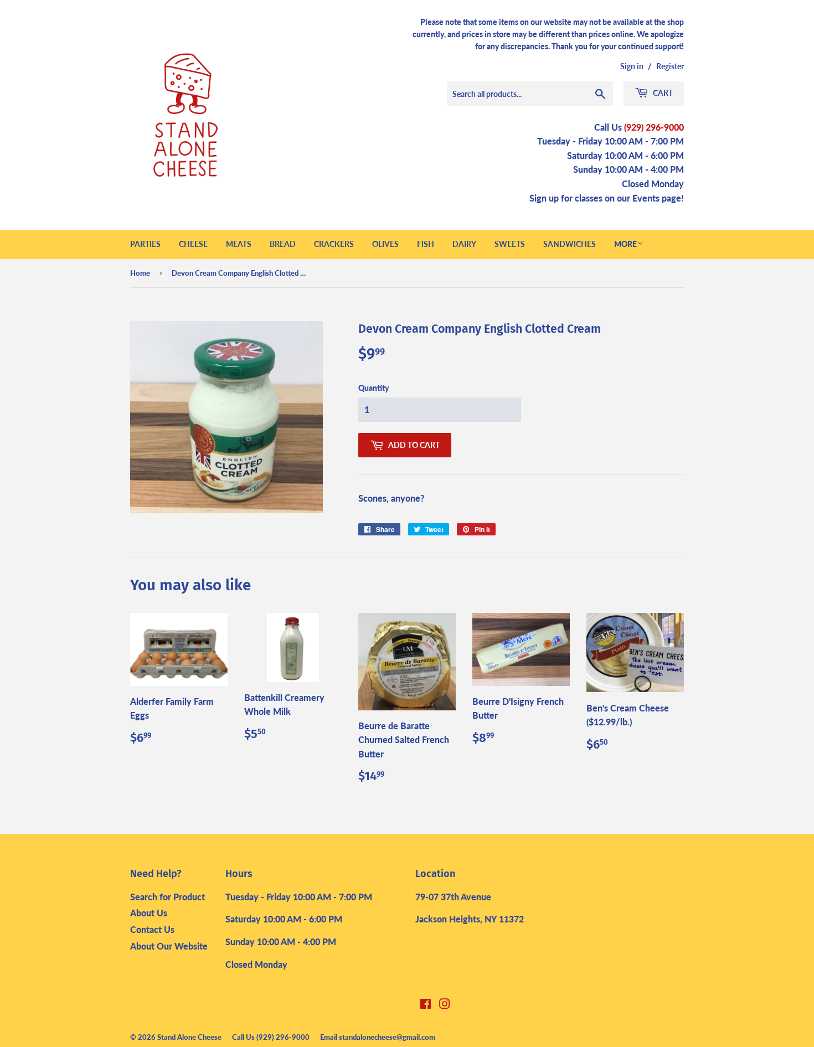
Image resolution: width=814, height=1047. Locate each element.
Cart (662, 92)
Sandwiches (569, 244)
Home (140, 273)
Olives (385, 244)
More (625, 244)
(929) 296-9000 (654, 127)
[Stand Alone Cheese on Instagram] (444, 1004)
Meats (238, 244)
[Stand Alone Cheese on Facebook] (425, 1004)
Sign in (631, 66)
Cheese (193, 244)
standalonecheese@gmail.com (387, 1037)
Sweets (509, 244)
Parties (145, 244)
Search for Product (167, 896)
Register (670, 66)
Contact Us (152, 929)
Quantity (373, 388)
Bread (283, 244)
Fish (425, 244)
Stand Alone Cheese (189, 1037)
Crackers (334, 244)
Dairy (464, 244)
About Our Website (169, 946)
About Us (148, 912)
